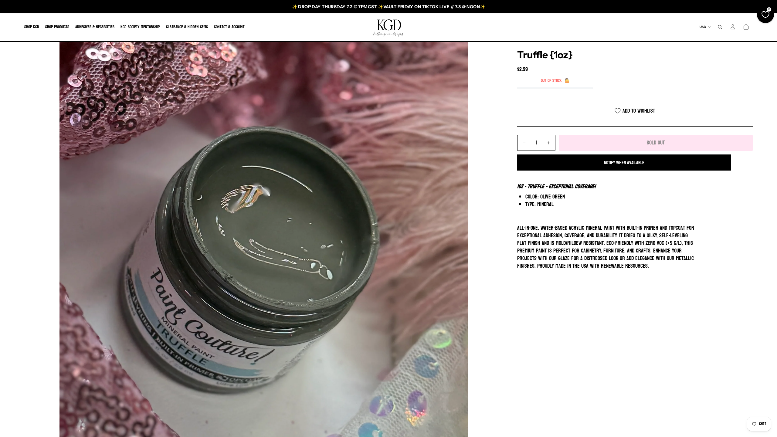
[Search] (720, 27)
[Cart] (746, 27)
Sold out (656, 143)
